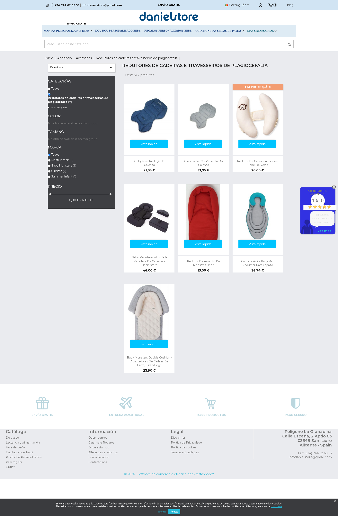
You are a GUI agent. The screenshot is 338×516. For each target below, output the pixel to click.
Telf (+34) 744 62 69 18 (315, 453)
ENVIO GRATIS (77, 23)
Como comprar (98, 457)
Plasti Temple (62, 160)
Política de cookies (183, 447)
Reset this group (58, 107)
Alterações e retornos (103, 452)
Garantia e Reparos (101, 442)
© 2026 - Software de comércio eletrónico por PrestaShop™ (169, 474)
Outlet (10, 467)
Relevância (81, 67)
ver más (324, 231)
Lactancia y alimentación (23, 442)
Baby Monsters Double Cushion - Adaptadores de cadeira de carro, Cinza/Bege (149, 361)
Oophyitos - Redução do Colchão (149, 163)
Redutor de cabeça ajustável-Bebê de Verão (257, 163)
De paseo (12, 437)
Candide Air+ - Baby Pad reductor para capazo (257, 263)
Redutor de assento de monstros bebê (203, 263)
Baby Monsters (63, 165)
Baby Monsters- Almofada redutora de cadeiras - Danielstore (149, 261)
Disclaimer (178, 437)
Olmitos (58, 171)
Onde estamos (98, 447)
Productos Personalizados (23, 457)
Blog (290, 4)
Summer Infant (63, 176)
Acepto (174, 511)
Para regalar (14, 462)
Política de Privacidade (186, 442)
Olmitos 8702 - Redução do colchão (203, 163)
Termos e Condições (185, 452)
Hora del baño (15, 447)
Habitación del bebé (19, 452)
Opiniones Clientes (317, 192)
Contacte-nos (97, 462)
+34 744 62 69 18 (67, 5)
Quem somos (97, 437)
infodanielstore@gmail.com (102, 5)
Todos (55, 88)
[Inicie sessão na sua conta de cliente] (260, 4)
